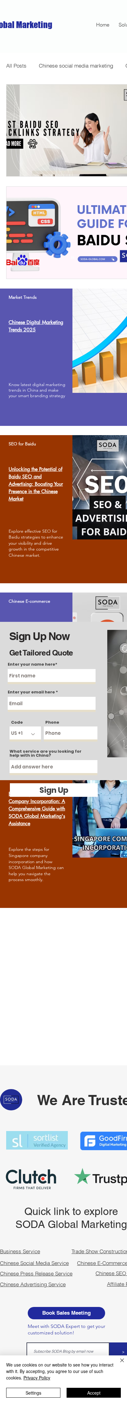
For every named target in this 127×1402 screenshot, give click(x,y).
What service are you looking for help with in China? (45, 753)
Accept (93, 1393)
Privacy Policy (36, 1378)
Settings (33, 1393)
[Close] (118, 1364)
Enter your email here (31, 692)
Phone (52, 722)
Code (17, 722)
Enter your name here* (32, 664)
